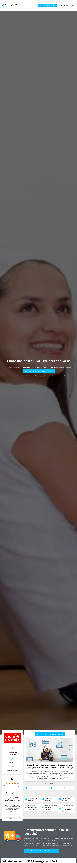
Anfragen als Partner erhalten (10, 817)
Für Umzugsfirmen (67, 5)
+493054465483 (12, 762)
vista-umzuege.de (12, 770)
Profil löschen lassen (14, 817)
